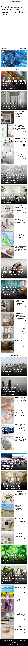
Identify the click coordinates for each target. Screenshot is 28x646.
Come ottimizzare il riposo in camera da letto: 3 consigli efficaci (13, 483)
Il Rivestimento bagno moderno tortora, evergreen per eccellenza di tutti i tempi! (19, 316)
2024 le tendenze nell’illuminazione (19, 600)
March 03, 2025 (9, 468)
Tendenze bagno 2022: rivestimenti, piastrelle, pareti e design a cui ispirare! (13, 291)
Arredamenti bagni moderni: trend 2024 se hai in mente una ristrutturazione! (20, 141)
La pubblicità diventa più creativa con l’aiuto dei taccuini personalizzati (20, 534)
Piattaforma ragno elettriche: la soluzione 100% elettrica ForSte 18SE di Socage (19, 427)
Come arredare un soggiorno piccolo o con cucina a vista (20, 520)
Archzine (14, 642)
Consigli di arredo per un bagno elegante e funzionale (19, 114)
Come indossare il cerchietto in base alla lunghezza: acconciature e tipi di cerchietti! (13, 270)
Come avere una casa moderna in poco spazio (13, 104)
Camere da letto (6, 488)
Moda (3, 468)
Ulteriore (23, 49)
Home (2, 4)
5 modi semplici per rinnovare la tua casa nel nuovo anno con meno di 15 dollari (14, 82)
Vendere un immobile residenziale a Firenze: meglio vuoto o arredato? (19, 508)
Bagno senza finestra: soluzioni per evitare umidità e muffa (20, 127)
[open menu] (1, 1)
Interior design (7, 4)
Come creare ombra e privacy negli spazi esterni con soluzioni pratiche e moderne (12, 368)
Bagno (11, 4)
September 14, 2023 (11, 182)
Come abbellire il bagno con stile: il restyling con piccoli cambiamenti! (20, 208)
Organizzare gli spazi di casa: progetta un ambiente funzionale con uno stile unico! (14, 576)
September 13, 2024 (14, 582)
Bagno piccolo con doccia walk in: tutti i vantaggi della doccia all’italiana (20, 154)
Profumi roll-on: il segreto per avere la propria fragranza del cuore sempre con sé (12, 388)
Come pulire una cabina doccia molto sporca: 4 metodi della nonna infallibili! (20, 236)
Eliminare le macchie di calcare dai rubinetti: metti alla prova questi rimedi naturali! (19, 222)
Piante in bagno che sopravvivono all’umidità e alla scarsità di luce (13, 197)
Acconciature (5, 276)
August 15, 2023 (10, 202)
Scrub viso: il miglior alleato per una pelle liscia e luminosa (20, 439)
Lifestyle (4, 374)
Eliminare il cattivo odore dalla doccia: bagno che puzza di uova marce (14, 177)
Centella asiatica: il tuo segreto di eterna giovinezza (13, 557)
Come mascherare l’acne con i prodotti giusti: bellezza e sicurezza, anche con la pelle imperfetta (20, 414)
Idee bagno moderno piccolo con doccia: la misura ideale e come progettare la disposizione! (19, 304)
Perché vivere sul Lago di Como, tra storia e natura (19, 587)
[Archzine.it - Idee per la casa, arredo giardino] (14, 1)
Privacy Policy (15, 640)
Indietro (4, 49)
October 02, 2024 (11, 562)
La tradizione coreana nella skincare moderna (19, 628)
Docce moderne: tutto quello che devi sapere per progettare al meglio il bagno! (20, 343)
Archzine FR (23, 640)
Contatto (4, 640)
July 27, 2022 (12, 276)
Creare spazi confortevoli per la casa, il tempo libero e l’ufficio (20, 615)
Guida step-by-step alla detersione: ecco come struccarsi (20, 493)
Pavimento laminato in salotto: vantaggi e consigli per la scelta (20, 399)
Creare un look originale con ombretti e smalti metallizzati (13, 463)
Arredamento (5, 582)
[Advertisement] (14, 32)
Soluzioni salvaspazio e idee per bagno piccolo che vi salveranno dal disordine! (19, 330)
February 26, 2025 (15, 488)
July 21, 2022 (9, 297)
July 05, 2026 (10, 374)
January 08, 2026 (10, 88)
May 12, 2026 (10, 394)
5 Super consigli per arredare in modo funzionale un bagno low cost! (20, 248)
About (8, 640)
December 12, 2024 (11, 108)
